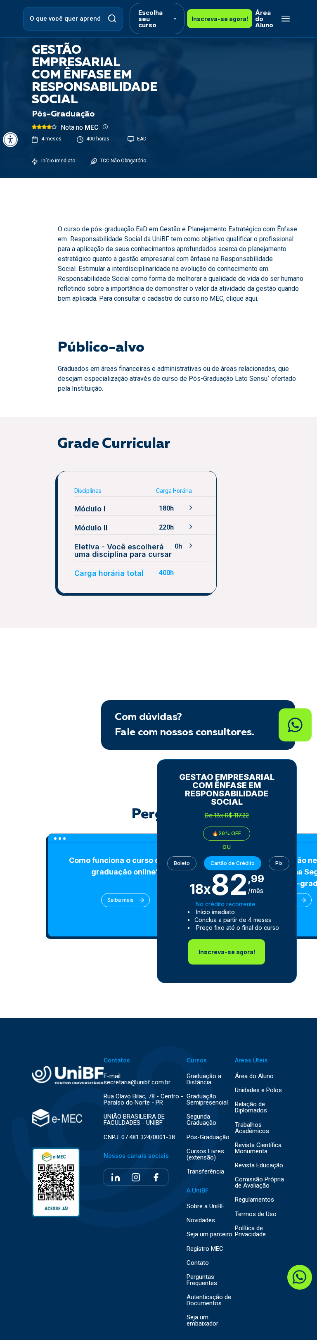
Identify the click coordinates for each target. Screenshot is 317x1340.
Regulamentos (254, 1200)
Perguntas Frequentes (202, 1280)
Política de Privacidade (250, 1231)
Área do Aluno (264, 19)
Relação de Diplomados (251, 1107)
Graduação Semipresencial (207, 1099)
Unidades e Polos (258, 1090)
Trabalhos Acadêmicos (252, 1128)
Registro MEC (205, 1249)
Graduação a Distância (204, 1079)
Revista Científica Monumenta (258, 1148)
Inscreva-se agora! (220, 18)
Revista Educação (259, 1165)
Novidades (201, 1220)
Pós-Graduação (208, 1137)
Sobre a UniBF (206, 1206)
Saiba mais (120, 900)
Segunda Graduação (201, 1120)
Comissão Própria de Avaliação (259, 1182)
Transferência (205, 1172)
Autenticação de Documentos (209, 1300)
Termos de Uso (256, 1214)
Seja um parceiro (209, 1234)
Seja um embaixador (202, 1320)
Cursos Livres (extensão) (205, 1154)
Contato (198, 1263)
